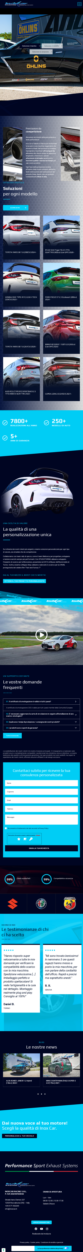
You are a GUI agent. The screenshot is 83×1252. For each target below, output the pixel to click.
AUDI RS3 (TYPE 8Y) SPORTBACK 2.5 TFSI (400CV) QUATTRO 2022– (20, 392)
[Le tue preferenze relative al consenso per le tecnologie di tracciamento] (3, 1250)
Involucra (47, 1234)
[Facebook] (35, 1228)
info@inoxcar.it (11, 1209)
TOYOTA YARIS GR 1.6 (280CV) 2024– (20, 252)
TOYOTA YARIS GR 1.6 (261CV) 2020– (20, 346)
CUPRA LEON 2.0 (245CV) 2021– (58, 394)
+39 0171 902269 (12, 1206)
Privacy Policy (43, 828)
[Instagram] (47, 1228)
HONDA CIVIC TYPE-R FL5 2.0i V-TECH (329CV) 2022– (21, 298)
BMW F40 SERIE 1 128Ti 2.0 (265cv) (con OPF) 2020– (60, 345)
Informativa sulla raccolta (23, 1248)
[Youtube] (41, 1228)
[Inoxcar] (18, 4)
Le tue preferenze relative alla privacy (50, 1248)
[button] (38, 1094)
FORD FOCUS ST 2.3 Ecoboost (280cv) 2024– (61, 298)
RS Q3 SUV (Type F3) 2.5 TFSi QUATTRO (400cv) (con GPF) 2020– (59, 251)
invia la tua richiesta (39, 848)
